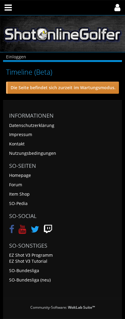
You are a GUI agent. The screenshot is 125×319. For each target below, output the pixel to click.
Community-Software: (62, 307)
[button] (8, 7)
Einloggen (16, 57)
